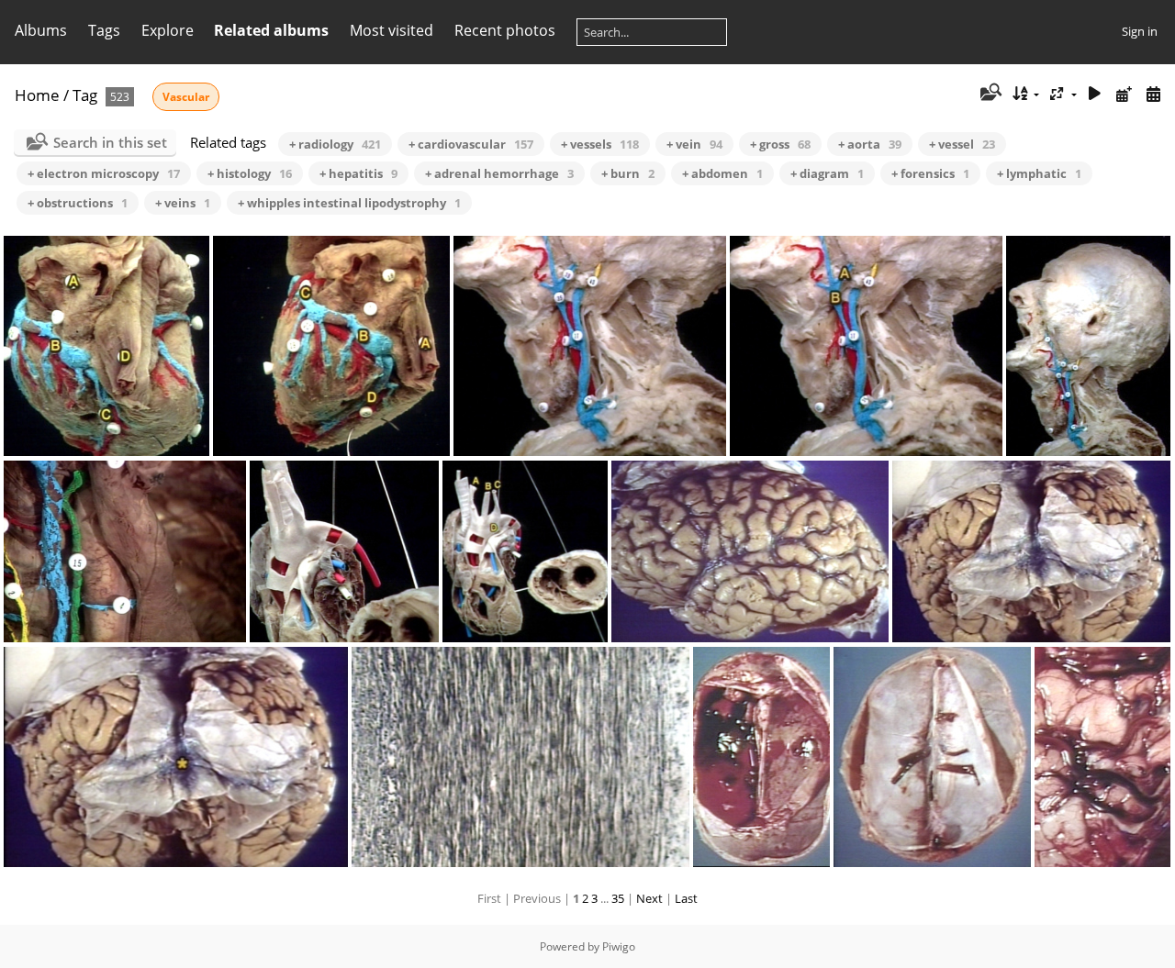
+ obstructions (78, 203)
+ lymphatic (1039, 173)
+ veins (182, 203)
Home (37, 95)
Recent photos (504, 30)
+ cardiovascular (470, 144)
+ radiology (335, 144)
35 (617, 898)
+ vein (694, 144)
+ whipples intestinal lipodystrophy (349, 203)
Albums (41, 30)
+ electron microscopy (104, 173)
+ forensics (930, 173)
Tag (85, 95)
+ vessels (600, 144)
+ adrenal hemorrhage (499, 173)
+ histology (249, 173)
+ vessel (962, 144)
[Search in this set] (989, 94)
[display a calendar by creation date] (1153, 94)
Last (686, 898)
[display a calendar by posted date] (1124, 94)
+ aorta (869, 144)
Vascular (185, 97)
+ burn (628, 173)
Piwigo (618, 946)
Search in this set (110, 142)
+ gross (780, 144)
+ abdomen (722, 173)
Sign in (1140, 31)
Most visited (391, 30)
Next (649, 898)
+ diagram (827, 173)
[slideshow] (1095, 94)
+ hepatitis (358, 173)
